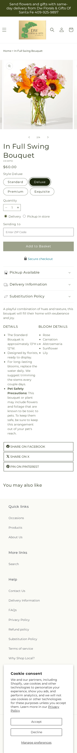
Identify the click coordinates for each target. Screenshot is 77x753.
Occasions (16, 518)
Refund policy (19, 629)
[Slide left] (29, 137)
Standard (15, 182)
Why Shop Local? (22, 658)
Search (14, 564)
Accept (36, 722)
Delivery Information (24, 600)
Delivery (15, 216)
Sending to (18, 224)
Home (7, 50)
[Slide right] (48, 137)
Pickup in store (38, 216)
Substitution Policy (23, 639)
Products (15, 527)
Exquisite (42, 191)
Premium (16, 191)
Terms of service (21, 649)
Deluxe (40, 182)
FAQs (13, 610)
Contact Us (17, 591)
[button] (52, 30)
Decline (36, 732)
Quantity (10, 200)
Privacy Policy (19, 620)
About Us (15, 537)
